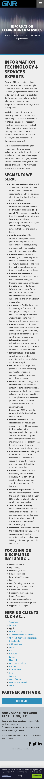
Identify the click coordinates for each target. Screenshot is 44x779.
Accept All (37, 776)
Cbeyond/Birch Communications (23, 637)
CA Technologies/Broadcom (21, 634)
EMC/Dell (13, 653)
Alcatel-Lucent (15, 631)
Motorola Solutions (17, 663)
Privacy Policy (22, 749)
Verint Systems (15, 679)
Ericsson (13, 657)
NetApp (12, 666)
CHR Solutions (15, 644)
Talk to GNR (22, 700)
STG (11, 672)
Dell (10, 650)
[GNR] (9, 4)
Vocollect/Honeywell (18, 682)
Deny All (21, 776)
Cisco (11, 647)
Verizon (12, 676)
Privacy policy (6, 776)
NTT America (15, 669)
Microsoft (13, 660)
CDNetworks (14, 641)
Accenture (13, 622)
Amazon (12, 625)
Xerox (11, 685)
